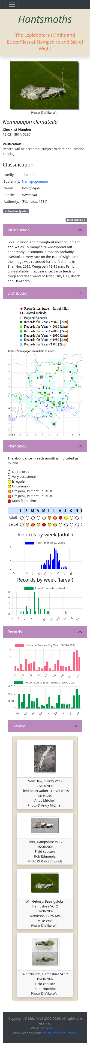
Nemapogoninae (35, 181)
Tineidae (28, 174)
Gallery (18, 726)
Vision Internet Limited (59, 1033)
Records (15, 631)
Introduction (19, 230)
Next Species (76, 219)
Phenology (17, 446)
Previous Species (15, 211)
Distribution (18, 293)
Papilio (54, 1028)
